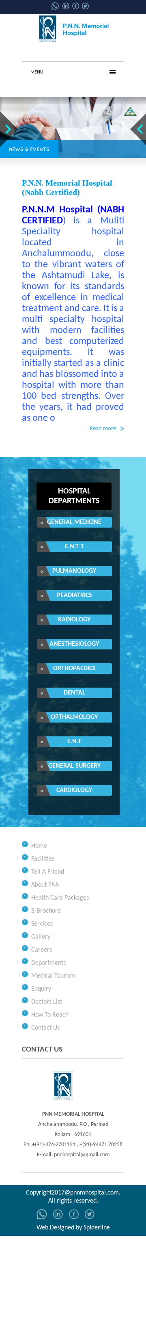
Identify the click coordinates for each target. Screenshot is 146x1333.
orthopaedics (74, 668)
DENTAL (74, 693)
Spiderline (97, 1228)
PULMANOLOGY (74, 571)
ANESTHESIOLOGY (74, 644)
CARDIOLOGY (74, 790)
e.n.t (74, 741)
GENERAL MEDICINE (74, 522)
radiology (74, 620)
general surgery (74, 766)
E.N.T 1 (74, 546)
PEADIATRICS (74, 595)
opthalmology (74, 717)
